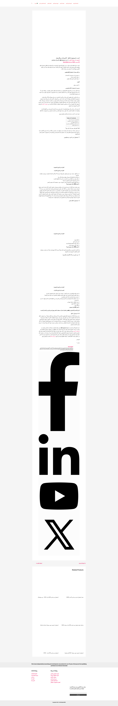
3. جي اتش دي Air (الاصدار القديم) (72, 123)
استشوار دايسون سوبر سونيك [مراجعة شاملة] (49, 625)
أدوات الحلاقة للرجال (55, 675)
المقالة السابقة (82, 563)
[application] (34, 3)
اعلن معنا (33, 680)
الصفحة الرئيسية (75, 3)
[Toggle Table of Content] (78, 118)
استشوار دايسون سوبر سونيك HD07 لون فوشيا (74, 653)
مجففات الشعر (62, 3)
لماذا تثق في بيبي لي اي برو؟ (73, 119)
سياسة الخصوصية (34, 675)
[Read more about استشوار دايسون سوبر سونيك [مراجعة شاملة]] (46, 611)
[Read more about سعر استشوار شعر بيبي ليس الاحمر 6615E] (71, 583)
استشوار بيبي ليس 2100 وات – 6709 (51, 653)
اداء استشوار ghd (75, 125)
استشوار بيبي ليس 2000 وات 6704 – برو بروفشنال (48, 597)
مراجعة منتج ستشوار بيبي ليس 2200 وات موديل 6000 (72, 625)
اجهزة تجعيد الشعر (55, 3)
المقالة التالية (39, 563)
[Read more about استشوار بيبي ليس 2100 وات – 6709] (46, 639)
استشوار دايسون (76, 331)
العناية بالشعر (49, 3)
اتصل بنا (32, 678)
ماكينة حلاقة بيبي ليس (42, 3)
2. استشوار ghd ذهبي (75, 122)
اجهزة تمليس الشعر (69, 3)
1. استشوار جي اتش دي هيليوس (73, 121)
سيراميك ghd (53, 336)
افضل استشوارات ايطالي (55, 682)
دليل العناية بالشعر (54, 680)
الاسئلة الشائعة (34, 673)
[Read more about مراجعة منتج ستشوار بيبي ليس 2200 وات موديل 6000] (71, 611)
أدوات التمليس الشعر (55, 673)
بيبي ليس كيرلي (54, 678)
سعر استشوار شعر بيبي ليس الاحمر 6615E (75, 597)
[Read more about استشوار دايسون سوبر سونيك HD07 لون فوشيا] (71, 639)
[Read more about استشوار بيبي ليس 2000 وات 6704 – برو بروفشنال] (46, 583)
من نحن (32, 677)
